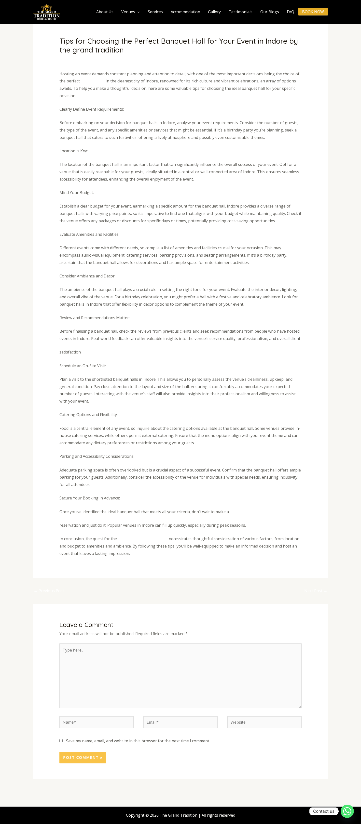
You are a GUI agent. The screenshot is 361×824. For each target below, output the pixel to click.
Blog (100, 59)
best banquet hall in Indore (143, 538)
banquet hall (92, 81)
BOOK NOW (313, 11)
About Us (104, 11)
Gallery (214, 11)
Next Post (315, 590)
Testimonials (240, 11)
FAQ (290, 11)
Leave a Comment (75, 59)
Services (155, 11)
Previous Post (49, 590)
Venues (128, 11)
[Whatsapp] (347, 811)
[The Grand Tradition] (46, 11)
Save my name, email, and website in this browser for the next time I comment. (138, 741)
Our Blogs (269, 11)
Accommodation (185, 11)
